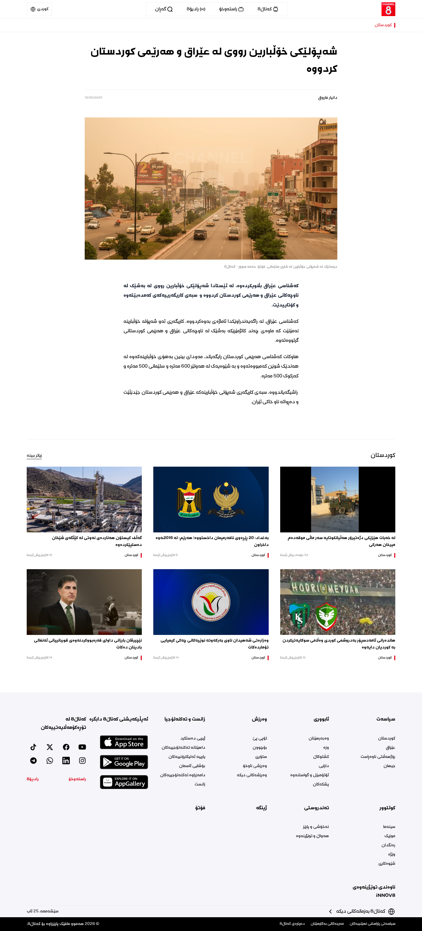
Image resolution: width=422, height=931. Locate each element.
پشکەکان (321, 784)
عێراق (390, 747)
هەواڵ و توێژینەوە (312, 836)
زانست (200, 784)
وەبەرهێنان (319, 738)
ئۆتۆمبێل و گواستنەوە (309, 775)
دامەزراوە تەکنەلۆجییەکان (182, 775)
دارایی (324, 766)
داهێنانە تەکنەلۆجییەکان (183, 747)
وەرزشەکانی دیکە (252, 775)
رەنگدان (388, 845)
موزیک (389, 836)
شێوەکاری (386, 863)
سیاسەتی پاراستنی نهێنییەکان (372, 924)
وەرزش (259, 719)
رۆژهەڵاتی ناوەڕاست (378, 757)
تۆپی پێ (260, 738)
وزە (326, 747)
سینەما (389, 827)
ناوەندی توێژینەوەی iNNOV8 (374, 891)
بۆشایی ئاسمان (192, 766)
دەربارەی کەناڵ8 (292, 924)
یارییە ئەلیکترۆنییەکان (187, 757)
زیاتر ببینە (34, 455)
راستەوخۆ (77, 779)
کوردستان (383, 25)
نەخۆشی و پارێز (316, 827)
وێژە (391, 854)
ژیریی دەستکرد (192, 738)
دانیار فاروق (327, 97)
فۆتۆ (200, 808)
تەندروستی (316, 808)
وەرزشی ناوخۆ (255, 766)
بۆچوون (260, 747)
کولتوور (387, 808)
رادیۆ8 (33, 779)
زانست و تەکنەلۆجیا (184, 719)
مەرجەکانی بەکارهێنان (327, 924)
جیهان (389, 766)
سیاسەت (385, 719)
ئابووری (321, 719)
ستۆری (261, 757)
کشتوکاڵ (321, 757)
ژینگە (261, 808)
